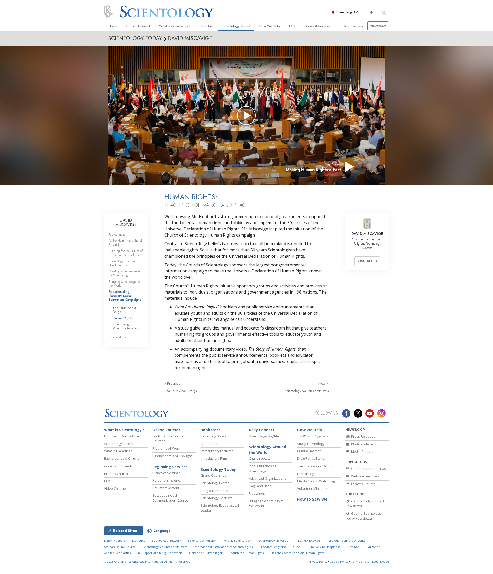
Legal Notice (380, 561)
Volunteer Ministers (312, 488)
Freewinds (257, 493)
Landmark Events (120, 337)
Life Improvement (165, 488)
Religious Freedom (215, 490)
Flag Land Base (260, 486)
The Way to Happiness (324, 547)
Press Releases (362, 436)
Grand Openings (213, 475)
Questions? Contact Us (368, 468)
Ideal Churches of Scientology (262, 468)
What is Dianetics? (118, 451)
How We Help (269, 26)
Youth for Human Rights (247, 553)
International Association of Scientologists (223, 547)
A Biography (117, 234)
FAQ (292, 26)
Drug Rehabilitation (311, 458)
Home (113, 26)
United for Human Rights (206, 553)
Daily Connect (261, 429)
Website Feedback (365, 476)
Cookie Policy (339, 561)
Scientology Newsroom (274, 540)
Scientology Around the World (267, 449)
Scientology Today (236, 26)
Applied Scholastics (117, 553)
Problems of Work (166, 448)
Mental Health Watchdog (316, 481)
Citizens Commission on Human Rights (297, 553)
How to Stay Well (313, 499)
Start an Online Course (120, 547)
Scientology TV (347, 12)
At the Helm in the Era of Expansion (125, 242)
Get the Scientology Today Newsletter (363, 516)
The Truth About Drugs (180, 390)
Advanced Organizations (267, 478)
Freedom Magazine (273, 547)
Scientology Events (215, 483)
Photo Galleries (362, 444)
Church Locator (260, 458)
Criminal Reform (309, 451)
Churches (206, 26)
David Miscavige (309, 540)
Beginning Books (213, 436)
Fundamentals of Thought (172, 456)
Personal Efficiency (166, 480)
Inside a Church (116, 473)
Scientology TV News (216, 498)
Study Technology (310, 443)
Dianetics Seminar (166, 473)
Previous (173, 383)
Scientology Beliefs (118, 443)
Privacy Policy (317, 561)
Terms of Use (360, 561)
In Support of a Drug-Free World (160, 553)
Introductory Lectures (217, 451)
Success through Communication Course (170, 498)
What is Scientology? (174, 26)
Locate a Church (362, 484)
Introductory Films (214, 458)
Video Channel (115, 488)
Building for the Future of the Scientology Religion (126, 252)
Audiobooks (210, 443)
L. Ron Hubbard (138, 26)
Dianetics (138, 540)
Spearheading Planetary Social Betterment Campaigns (125, 295)
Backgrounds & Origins (121, 458)
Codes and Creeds (118, 466)
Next (322, 383)
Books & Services (317, 26)
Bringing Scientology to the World (124, 283)
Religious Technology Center (347, 540)
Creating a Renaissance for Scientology (124, 273)
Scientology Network (166, 540)
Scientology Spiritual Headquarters (122, 263)
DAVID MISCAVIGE (126, 222)
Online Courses (351, 26)
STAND (298, 547)
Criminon (353, 547)
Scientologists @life (264, 436)
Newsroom (378, 25)
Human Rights (123, 318)
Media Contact (361, 451)
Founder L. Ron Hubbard (122, 436)
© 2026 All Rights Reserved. (147, 561)
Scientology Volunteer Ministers (307, 390)
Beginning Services (170, 466)
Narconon (373, 547)
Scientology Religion (202, 540)
